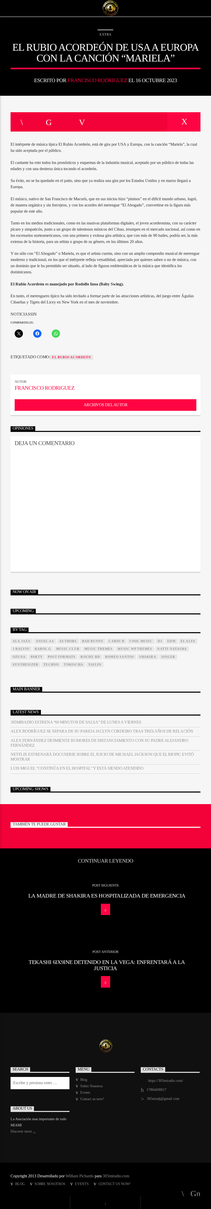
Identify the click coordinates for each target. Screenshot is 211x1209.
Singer (168, 657)
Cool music (141, 641)
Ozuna (19, 657)
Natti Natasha (172, 649)
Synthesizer (25, 664)
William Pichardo (80, 1176)
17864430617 (156, 1090)
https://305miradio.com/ (165, 1081)
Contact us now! (92, 1099)
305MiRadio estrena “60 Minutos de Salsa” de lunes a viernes (76, 722)
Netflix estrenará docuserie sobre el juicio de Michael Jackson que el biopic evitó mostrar (102, 756)
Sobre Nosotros (91, 1086)
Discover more (22, 1131)
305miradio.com (116, 1176)
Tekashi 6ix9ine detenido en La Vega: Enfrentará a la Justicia (107, 965)
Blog (83, 1080)
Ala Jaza (22, 641)
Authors (68, 641)
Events (85, 1092)
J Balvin (21, 649)
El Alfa (188, 641)
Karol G (43, 649)
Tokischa (73, 664)
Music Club (67, 649)
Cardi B (116, 641)
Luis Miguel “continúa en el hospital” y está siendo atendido (77, 768)
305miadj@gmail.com (163, 1099)
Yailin (94, 664)
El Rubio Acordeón (71, 357)
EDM (171, 641)
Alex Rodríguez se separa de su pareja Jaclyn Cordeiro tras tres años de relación (102, 731)
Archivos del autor (105, 405)
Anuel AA (45, 641)
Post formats (61, 657)
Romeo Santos (119, 657)
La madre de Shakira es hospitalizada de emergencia (106, 895)
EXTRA (105, 34)
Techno (51, 664)
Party (37, 657)
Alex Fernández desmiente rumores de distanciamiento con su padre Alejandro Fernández (99, 742)
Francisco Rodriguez (97, 80)
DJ (160, 641)
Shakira (147, 657)
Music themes (98, 649)
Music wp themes (135, 649)
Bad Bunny (93, 641)
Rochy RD (90, 657)
